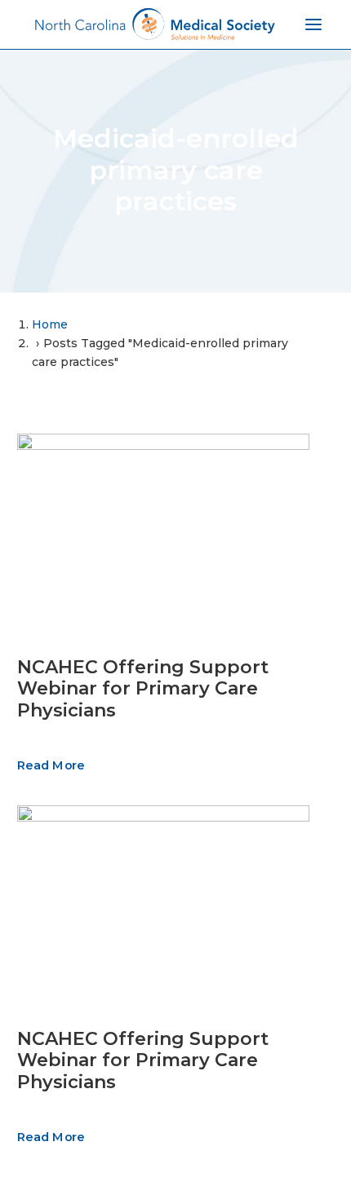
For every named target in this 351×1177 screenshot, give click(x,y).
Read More (50, 765)
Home (50, 324)
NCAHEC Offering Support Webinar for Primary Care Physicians (143, 688)
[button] (163, 531)
